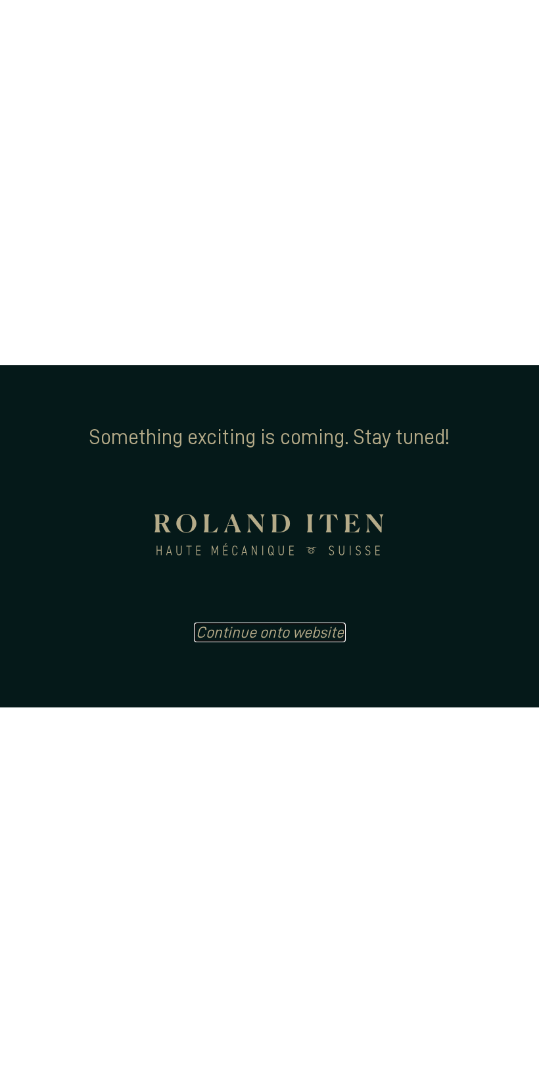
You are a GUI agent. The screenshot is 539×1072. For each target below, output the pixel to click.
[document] (269, 536)
